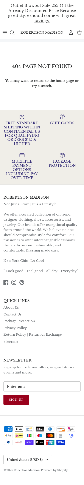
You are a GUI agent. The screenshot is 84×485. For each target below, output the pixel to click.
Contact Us (12, 314)
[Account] (70, 32)
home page (65, 81)
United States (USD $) (25, 460)
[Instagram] (13, 282)
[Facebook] (5, 282)
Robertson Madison (27, 470)
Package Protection (19, 321)
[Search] (14, 32)
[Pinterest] (21, 282)
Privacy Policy (15, 328)
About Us (11, 307)
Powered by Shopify (54, 470)
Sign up (16, 400)
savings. (42, 20)
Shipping (10, 341)
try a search (41, 86)
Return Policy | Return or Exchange (32, 334)
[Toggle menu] (4, 32)
